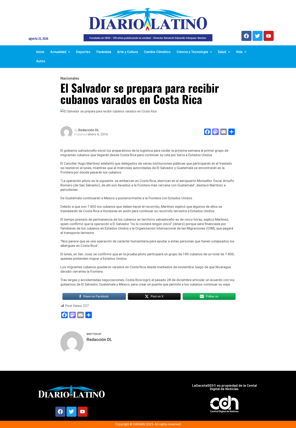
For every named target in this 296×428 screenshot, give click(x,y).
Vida (239, 52)
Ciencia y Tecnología (192, 52)
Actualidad (58, 52)
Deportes (83, 52)
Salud (222, 52)
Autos (40, 61)
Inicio (40, 52)
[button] (60, 52)
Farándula (103, 52)
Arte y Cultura (127, 52)
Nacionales (69, 78)
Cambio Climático (157, 52)
